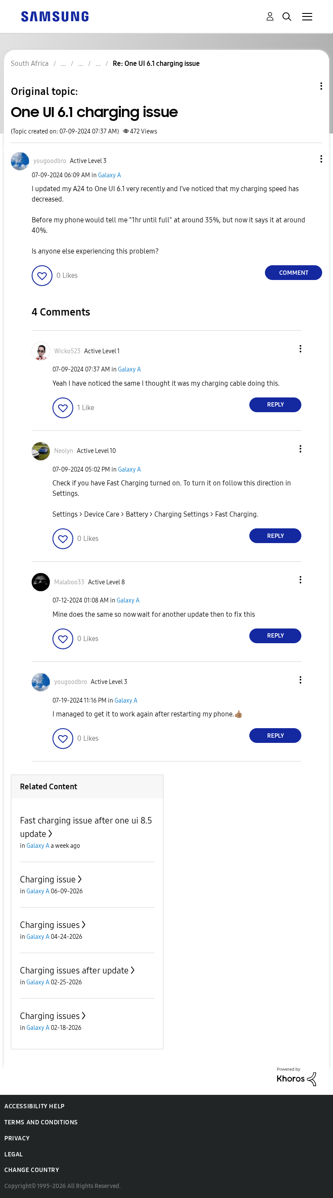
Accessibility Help (34, 1106)
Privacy (16, 1138)
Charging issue (48, 879)
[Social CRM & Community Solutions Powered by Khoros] (296, 1076)
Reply (275, 404)
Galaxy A (109, 175)
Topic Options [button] (306, 86)
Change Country (31, 1170)
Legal (13, 1154)
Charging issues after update (74, 970)
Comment (293, 273)
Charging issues (50, 925)
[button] (307, 159)
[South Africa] (54, 16)
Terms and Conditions (41, 1122)
